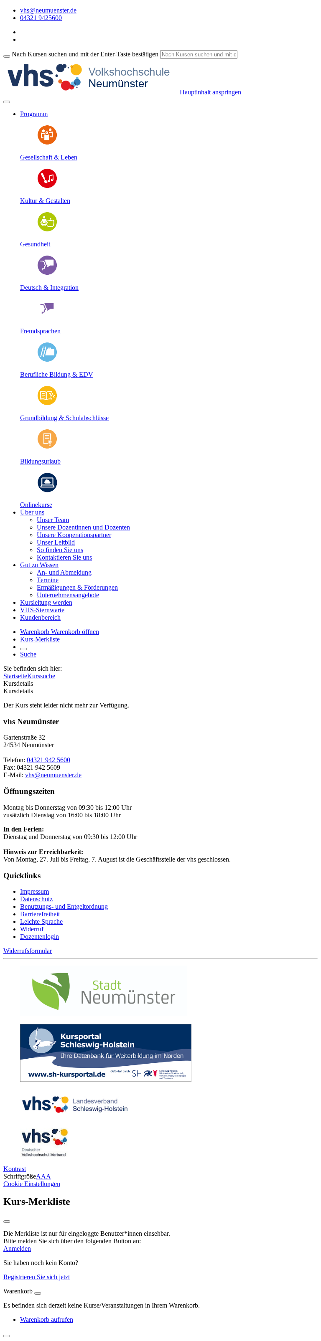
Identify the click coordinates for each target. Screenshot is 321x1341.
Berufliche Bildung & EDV (56, 374)
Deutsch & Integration (49, 287)
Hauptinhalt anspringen (209, 92)
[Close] (37, 1293)
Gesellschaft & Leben (48, 157)
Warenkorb (35, 631)
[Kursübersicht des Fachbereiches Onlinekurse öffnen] (47, 490)
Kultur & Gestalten (45, 200)
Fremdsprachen (40, 331)
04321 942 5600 (48, 759)
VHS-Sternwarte (42, 609)
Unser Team (53, 519)
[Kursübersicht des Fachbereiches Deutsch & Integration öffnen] (47, 273)
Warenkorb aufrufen (46, 1319)
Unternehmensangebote (68, 594)
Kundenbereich (40, 617)
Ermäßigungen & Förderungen (77, 587)
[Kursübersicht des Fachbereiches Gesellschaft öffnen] (47, 143)
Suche (28, 654)
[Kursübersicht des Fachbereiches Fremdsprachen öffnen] (47, 316)
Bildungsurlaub (40, 461)
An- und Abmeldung (64, 572)
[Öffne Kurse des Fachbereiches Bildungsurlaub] (47, 447)
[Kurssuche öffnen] (23, 649)
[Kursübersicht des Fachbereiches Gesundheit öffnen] (47, 229)
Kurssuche (41, 675)
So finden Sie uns (60, 549)
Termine (48, 579)
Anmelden (17, 1248)
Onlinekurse (36, 504)
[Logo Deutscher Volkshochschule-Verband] (44, 1154)
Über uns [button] (32, 512)
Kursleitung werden (46, 602)
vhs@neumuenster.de (53, 774)
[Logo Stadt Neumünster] (103, 1013)
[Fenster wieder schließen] (6, 1221)
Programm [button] (34, 113)
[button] (75, 631)
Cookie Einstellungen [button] (31, 1183)
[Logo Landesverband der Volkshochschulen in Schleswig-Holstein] (75, 1116)
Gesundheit (35, 244)
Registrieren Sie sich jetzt (36, 1276)
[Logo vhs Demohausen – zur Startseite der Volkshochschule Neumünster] (90, 92)
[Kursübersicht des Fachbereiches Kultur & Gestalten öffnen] (47, 186)
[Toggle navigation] (6, 102)
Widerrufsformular (27, 950)
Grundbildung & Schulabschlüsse (64, 417)
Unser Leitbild (56, 542)
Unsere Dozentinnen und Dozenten (83, 527)
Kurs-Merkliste (40, 639)
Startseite (15, 675)
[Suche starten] (6, 56)
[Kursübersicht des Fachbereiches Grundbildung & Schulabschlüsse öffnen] (47, 403)
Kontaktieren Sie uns (64, 557)
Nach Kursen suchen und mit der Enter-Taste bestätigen (85, 54)
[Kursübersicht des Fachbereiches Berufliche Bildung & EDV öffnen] (47, 360)
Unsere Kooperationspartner (74, 534)
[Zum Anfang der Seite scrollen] (6, 1336)
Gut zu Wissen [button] (39, 564)
